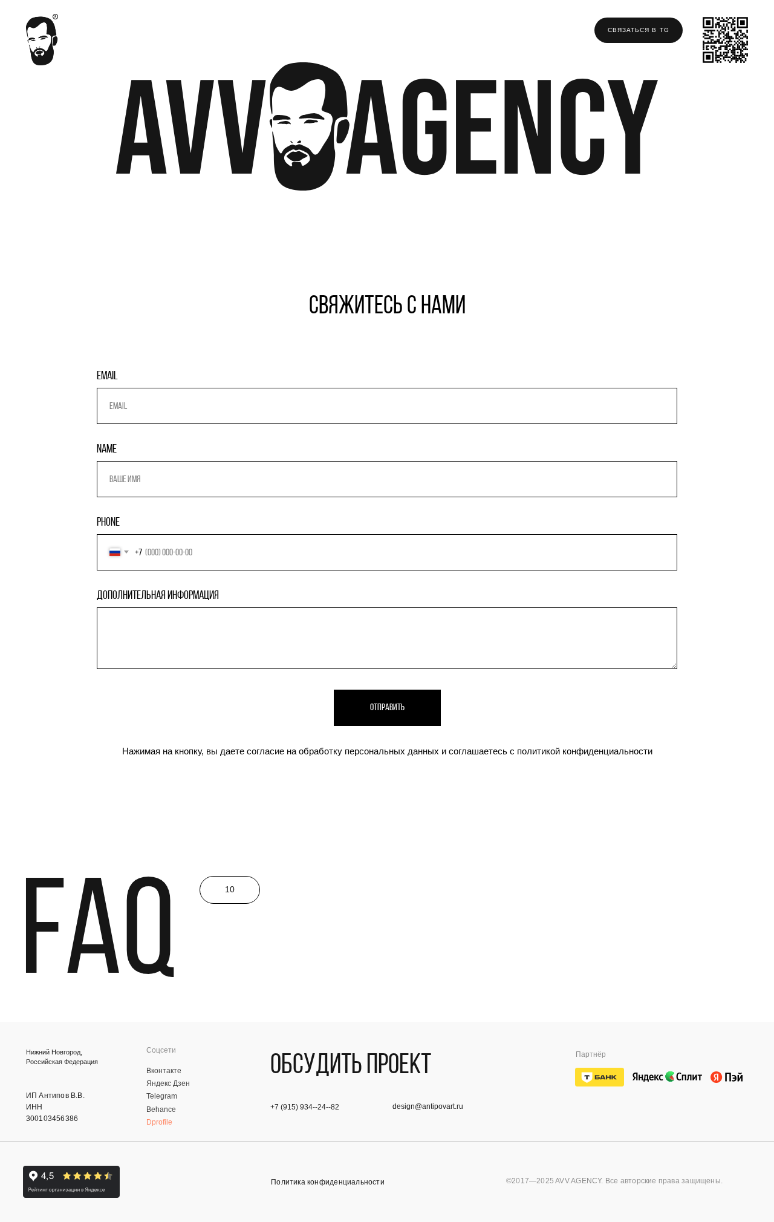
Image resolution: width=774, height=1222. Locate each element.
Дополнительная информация (158, 594)
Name (107, 448)
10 (230, 889)
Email (107, 375)
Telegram (161, 1096)
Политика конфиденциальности (328, 1182)
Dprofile (159, 1122)
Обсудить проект (350, 1063)
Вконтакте (163, 1070)
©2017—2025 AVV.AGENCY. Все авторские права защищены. (614, 1180)
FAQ (99, 926)
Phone (108, 521)
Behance (161, 1109)
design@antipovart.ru (427, 1106)
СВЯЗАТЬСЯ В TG (638, 30)
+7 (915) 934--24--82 (304, 1107)
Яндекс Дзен (168, 1083)
